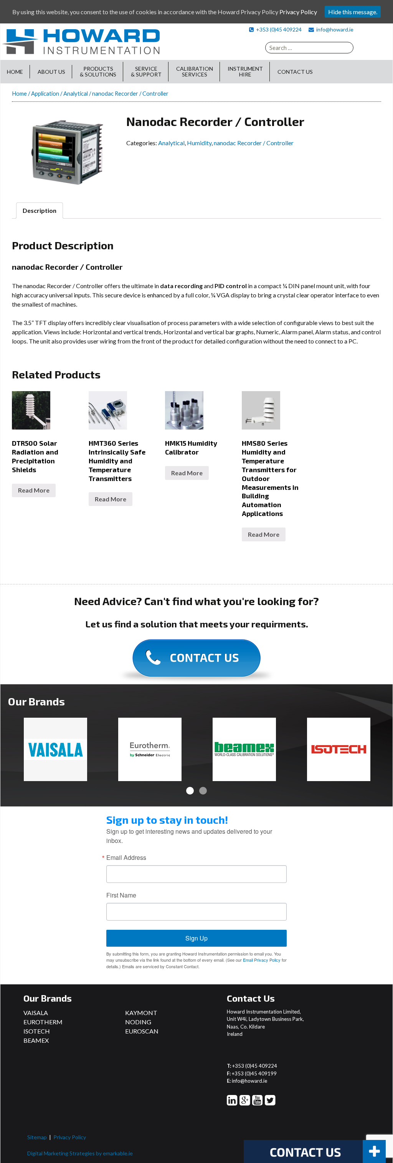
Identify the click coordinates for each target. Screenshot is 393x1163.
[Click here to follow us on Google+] (244, 1102)
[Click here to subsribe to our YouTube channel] (257, 1102)
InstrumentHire (245, 71)
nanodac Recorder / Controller (254, 142)
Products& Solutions (98, 71)
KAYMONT (141, 1012)
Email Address (126, 857)
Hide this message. (352, 11)
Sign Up (196, 938)
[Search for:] (309, 48)
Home (15, 71)
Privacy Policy (69, 1137)
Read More (34, 490)
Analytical (75, 93)
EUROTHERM (43, 1021)
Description (39, 210)
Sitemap (37, 1137)
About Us (51, 71)
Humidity (199, 142)
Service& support (146, 71)
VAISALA (35, 1012)
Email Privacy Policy (262, 960)
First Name (121, 895)
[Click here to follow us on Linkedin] (232, 1102)
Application (45, 93)
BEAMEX (36, 1040)
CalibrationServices (194, 71)
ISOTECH (36, 1031)
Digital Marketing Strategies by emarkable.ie (80, 1153)
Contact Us (295, 71)
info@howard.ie (334, 29)
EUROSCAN (142, 1031)
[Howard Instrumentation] (81, 41)
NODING (138, 1021)
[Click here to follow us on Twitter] (270, 1102)
